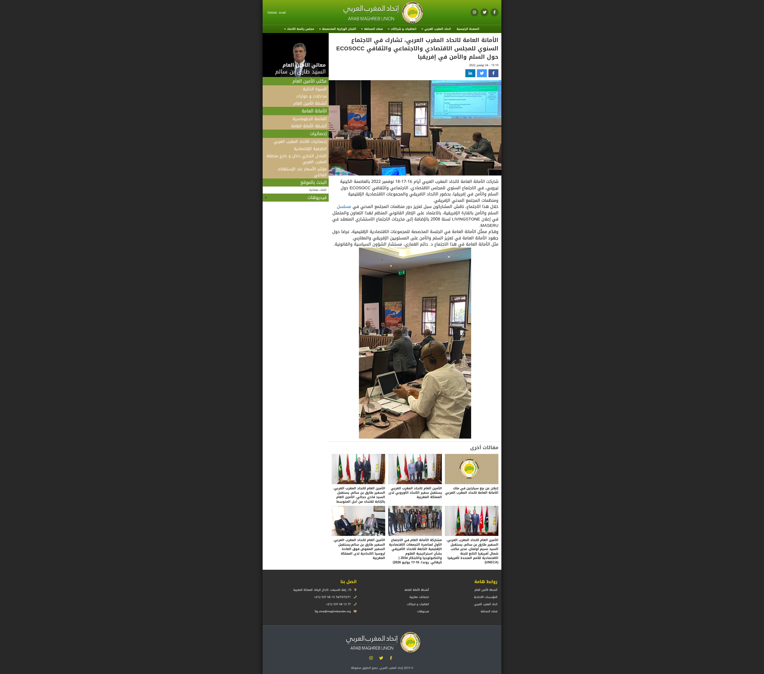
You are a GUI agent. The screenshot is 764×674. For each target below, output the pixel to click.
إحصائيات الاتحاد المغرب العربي (300, 141)
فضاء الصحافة (373, 29)
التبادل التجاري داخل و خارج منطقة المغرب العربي (296, 159)
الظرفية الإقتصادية (310, 148)
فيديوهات (317, 198)
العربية (282, 12)
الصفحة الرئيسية (468, 29)
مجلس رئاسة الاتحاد (300, 29)
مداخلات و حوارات (311, 96)
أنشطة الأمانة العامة (309, 126)
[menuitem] (468, 29)
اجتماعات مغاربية (419, 597)
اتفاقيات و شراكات (403, 29)
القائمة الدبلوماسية (310, 119)
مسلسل (344, 207)
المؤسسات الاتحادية (485, 597)
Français (272, 12)
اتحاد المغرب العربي (437, 29)
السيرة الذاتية (315, 89)
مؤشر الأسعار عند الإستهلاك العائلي (302, 172)
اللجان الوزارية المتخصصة (339, 29)
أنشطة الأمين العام (310, 103)
